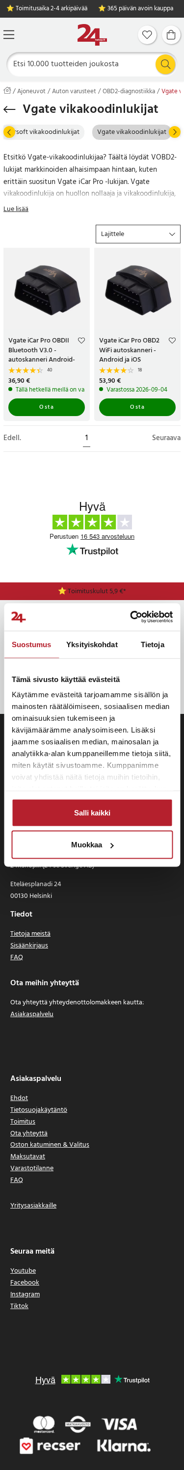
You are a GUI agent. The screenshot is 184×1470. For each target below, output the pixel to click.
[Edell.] (9, 132)
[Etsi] (165, 64)
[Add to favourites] (81, 342)
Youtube (23, 1271)
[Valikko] (8, 34)
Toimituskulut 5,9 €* (97, 591)
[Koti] (92, 35)
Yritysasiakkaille (33, 1205)
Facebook (24, 1282)
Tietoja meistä (30, 934)
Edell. (12, 438)
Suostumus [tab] (32, 644)
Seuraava (166, 438)
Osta (46, 407)
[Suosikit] (147, 35)
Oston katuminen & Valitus (49, 1145)
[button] (138, 234)
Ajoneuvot (31, 92)
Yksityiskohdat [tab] (91, 644)
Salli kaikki (92, 812)
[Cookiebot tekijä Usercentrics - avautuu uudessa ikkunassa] (131, 617)
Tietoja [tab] (152, 644)
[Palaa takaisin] (9, 109)
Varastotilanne (31, 1168)
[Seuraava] (175, 132)
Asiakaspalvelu (31, 1014)
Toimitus (22, 1122)
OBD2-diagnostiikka (129, 92)
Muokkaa (86, 844)
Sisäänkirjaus (29, 945)
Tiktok (19, 1306)
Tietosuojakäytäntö (38, 1110)
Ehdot (19, 1098)
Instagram (25, 1294)
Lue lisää (15, 209)
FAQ (16, 957)
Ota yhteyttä (29, 1133)
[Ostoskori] (171, 35)
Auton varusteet (74, 92)
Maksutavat (27, 1156)
